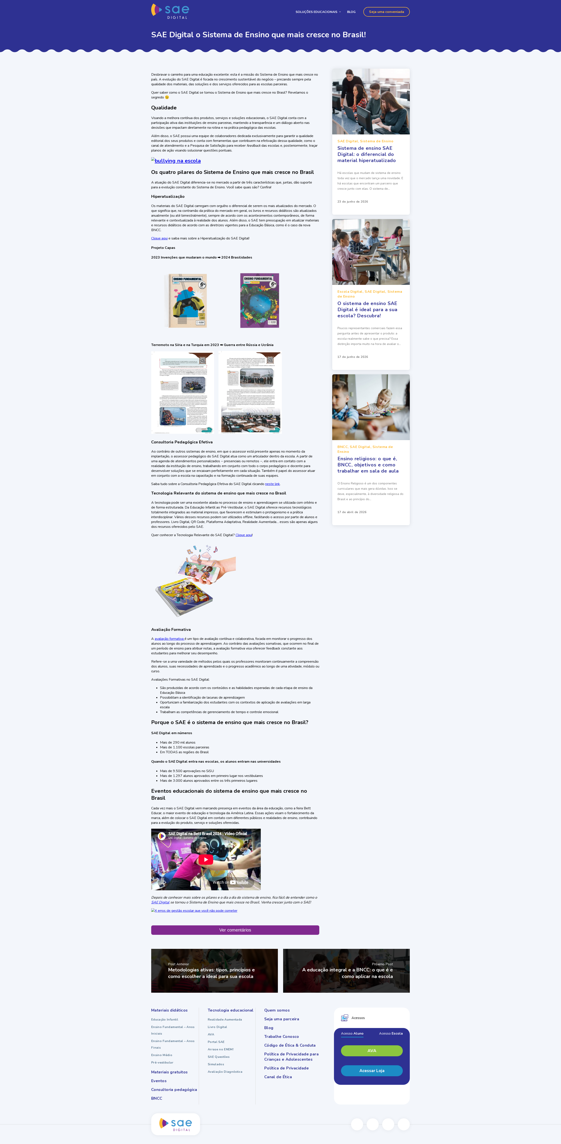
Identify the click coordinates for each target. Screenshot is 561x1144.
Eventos (159, 1080)
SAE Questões (218, 1057)
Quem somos (277, 1010)
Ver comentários (235, 930)
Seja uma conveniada (386, 11)
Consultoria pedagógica (174, 1089)
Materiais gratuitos (169, 1072)
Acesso (352, 1033)
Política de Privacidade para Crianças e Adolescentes (291, 1056)
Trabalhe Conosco (281, 1036)
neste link (272, 484)
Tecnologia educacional (231, 1010)
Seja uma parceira (281, 1019)
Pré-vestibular (162, 1062)
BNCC (156, 1098)
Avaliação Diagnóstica (225, 1072)
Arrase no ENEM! (220, 1049)
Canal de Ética (278, 1077)
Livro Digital (217, 1027)
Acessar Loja (372, 1071)
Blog (351, 12)
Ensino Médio (161, 1055)
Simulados (216, 1064)
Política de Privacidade (286, 1068)
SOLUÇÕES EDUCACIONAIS (316, 12)
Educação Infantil (164, 1019)
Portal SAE (216, 1042)
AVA (211, 1034)
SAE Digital (160, 902)
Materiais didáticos (169, 1010)
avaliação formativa (170, 638)
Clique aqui (159, 238)
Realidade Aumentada (225, 1019)
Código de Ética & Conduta (290, 1045)
